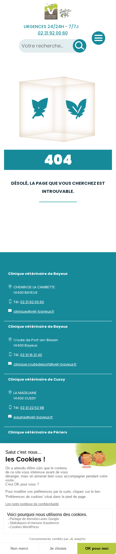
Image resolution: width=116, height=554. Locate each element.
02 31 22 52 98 (32, 407)
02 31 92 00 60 (53, 33)
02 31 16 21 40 (31, 354)
